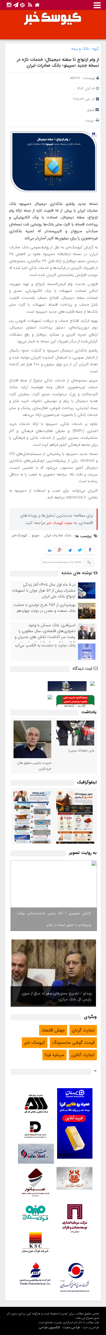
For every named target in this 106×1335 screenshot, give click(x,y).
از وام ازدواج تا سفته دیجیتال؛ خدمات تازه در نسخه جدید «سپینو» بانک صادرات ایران (58, 62)
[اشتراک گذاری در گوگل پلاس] (60, 550)
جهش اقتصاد (53, 1030)
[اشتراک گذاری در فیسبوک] (89, 550)
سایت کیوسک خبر (59, 523)
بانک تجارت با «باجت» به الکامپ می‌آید (45, 646)
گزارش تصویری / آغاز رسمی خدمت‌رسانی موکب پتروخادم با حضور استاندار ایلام (53, 919)
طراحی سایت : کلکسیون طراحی (59, 1327)
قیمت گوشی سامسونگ (73, 1042)
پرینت (90, 120)
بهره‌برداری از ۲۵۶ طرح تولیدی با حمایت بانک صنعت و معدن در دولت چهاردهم (44, 608)
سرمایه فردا (54, 1054)
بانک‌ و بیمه (80, 49)
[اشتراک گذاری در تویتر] (80, 550)
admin (75, 78)
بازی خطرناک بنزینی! (81, 750)
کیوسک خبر (34, 1042)
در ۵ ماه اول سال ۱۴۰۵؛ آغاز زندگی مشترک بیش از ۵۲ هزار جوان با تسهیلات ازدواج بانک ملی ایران (43, 590)
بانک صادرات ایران (57, 535)
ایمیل (90, 110)
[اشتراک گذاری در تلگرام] (70, 550)
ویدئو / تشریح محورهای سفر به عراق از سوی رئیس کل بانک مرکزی (57, 996)
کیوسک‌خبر (19, 535)
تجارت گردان (83, 1030)
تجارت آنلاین (83, 1054)
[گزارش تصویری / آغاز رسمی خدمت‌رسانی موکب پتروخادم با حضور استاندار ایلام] (54, 895)
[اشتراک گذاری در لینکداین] (49, 550)
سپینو (35, 535)
